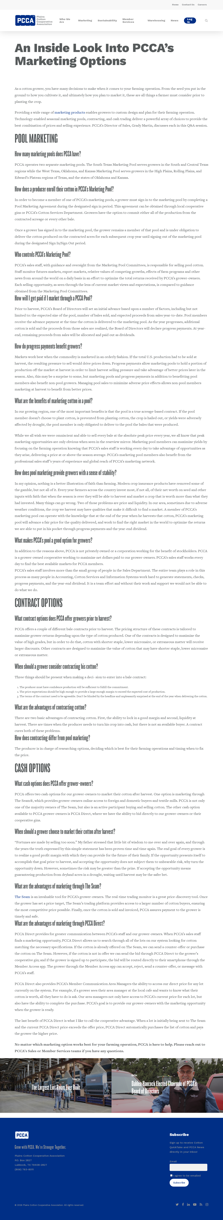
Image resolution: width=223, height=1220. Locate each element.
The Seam (22, 896)
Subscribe (179, 1182)
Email (173, 1161)
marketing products (70, 112)
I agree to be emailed (187, 1175)
